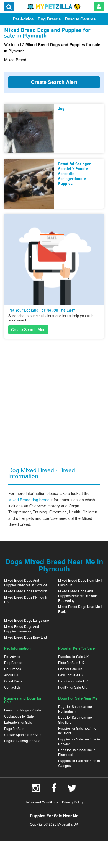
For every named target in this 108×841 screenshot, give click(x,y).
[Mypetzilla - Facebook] (53, 790)
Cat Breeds (12, 668)
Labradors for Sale (18, 722)
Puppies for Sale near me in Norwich (79, 741)
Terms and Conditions (41, 802)
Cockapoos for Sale (19, 716)
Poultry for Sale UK (72, 687)
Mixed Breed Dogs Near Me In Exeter (81, 608)
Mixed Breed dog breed (29, 499)
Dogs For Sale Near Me (77, 698)
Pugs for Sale (14, 728)
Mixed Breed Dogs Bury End (25, 637)
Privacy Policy (72, 802)
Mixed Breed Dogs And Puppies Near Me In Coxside (25, 582)
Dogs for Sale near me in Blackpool (77, 752)
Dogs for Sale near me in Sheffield (77, 719)
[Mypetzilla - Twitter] (72, 790)
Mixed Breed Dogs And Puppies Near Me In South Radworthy (78, 596)
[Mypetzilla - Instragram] (36, 790)
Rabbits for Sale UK (73, 681)
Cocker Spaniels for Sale (23, 734)
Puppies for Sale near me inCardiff (77, 730)
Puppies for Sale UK (73, 656)
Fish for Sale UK (70, 668)
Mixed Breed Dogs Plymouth (25, 591)
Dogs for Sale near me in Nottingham (77, 708)
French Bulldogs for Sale (22, 710)
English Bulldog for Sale (22, 740)
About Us (11, 675)
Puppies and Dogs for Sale (23, 699)
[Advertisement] (54, 398)
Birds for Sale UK (71, 662)
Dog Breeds (13, 662)
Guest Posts (13, 681)
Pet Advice (12, 656)
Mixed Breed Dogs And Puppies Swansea (21, 628)
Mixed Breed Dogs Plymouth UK (25, 599)
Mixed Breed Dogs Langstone (26, 620)
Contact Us (12, 687)
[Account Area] (99, 6)
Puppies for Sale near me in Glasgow (79, 763)
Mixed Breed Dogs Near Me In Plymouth (81, 582)
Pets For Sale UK (71, 675)
